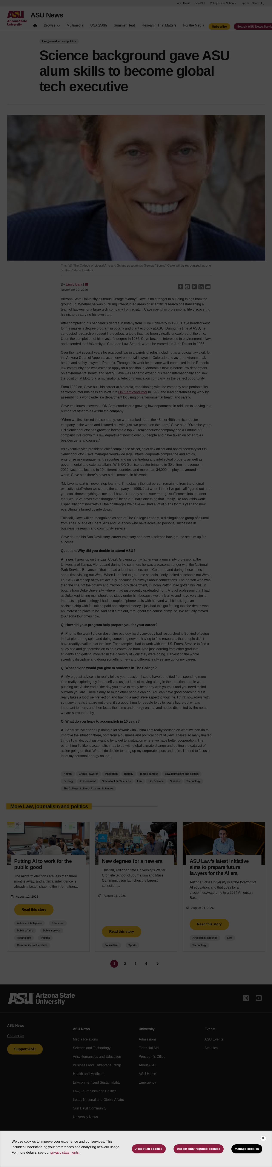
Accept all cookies (148, 1148)
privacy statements (64, 1152)
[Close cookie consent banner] (263, 1138)
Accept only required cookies (198, 1148)
